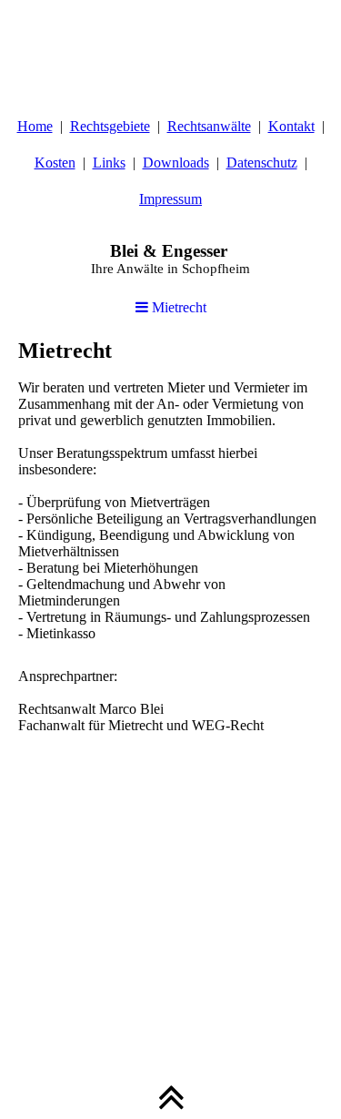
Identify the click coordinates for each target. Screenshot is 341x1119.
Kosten (55, 162)
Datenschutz (261, 162)
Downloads (176, 162)
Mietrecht (177, 307)
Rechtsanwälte (209, 126)
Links (109, 162)
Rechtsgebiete (110, 126)
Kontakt (291, 126)
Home (35, 126)
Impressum (170, 199)
